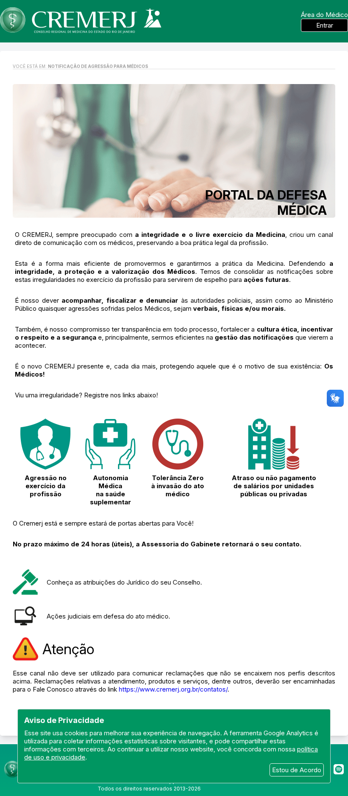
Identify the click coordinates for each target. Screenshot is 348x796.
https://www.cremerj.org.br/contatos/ (173, 689)
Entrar (324, 25)
